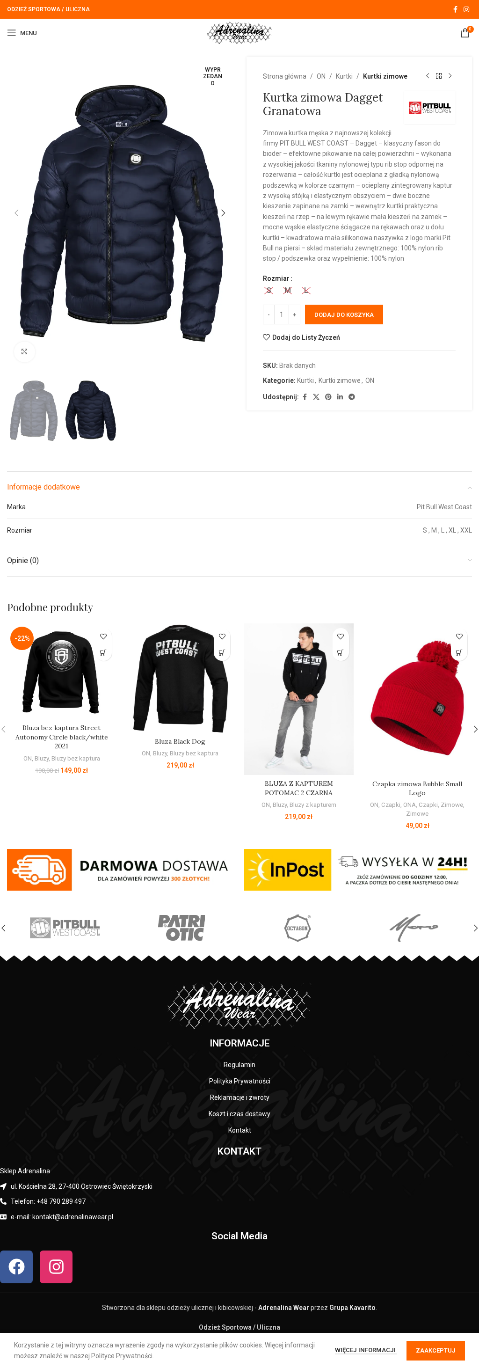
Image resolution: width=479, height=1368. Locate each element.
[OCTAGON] (298, 928)
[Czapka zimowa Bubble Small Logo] (417, 699)
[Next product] (450, 76)
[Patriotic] (181, 928)
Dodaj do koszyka (344, 314)
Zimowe (452, 804)
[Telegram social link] (352, 397)
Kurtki (344, 76)
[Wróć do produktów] (438, 76)
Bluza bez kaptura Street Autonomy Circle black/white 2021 (61, 737)
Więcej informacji (366, 1349)
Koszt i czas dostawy (239, 1114)
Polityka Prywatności (239, 1081)
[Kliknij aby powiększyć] (24, 352)
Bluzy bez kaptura (75, 758)
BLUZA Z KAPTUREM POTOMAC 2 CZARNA (299, 788)
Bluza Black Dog (180, 741)
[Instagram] (56, 1267)
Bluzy (42, 758)
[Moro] (414, 928)
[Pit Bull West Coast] (65, 928)
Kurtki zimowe (385, 76)
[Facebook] (16, 1267)
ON (321, 76)
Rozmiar (276, 278)
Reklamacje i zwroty (239, 1097)
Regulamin (239, 1064)
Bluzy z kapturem (313, 804)
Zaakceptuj (436, 1350)
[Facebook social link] (455, 9)
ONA (409, 804)
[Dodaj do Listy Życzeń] (103, 636)
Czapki (390, 804)
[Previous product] (427, 76)
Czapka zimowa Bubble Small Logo (417, 788)
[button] (16, 213)
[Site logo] (239, 32)
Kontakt (239, 1130)
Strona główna (284, 76)
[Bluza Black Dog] (180, 678)
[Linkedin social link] (340, 397)
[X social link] (316, 397)
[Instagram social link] (466, 9)
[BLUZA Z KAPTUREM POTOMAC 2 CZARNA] (299, 699)
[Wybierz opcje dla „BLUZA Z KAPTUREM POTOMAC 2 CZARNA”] (341, 652)
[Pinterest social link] (328, 397)
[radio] (269, 290)
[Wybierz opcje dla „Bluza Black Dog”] (222, 652)
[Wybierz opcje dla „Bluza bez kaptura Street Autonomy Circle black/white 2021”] (103, 652)
